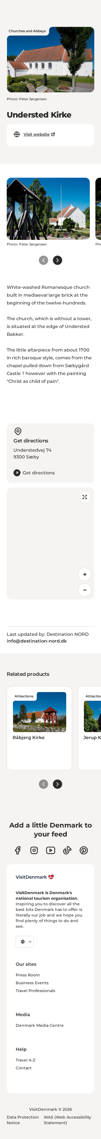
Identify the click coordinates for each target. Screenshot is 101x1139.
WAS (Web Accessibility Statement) (67, 1120)
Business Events (32, 982)
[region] (50, 543)
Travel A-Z (25, 1060)
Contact (24, 1067)
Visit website (37, 134)
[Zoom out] (84, 590)
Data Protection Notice (23, 1120)
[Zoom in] (84, 574)
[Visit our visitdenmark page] (51, 850)
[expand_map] (85, 497)
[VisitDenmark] (35, 877)
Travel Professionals (35, 990)
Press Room (28, 975)
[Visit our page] (34, 850)
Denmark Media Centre (40, 1025)
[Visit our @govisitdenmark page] (67, 850)
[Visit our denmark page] (17, 850)
